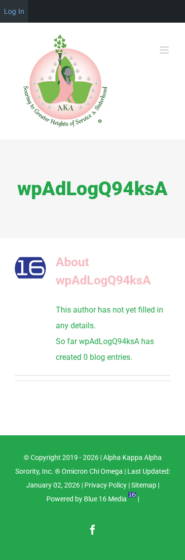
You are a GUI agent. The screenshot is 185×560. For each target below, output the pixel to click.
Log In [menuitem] (14, 11)
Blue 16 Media (105, 499)
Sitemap (143, 485)
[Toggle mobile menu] (165, 50)
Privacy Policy (105, 485)
